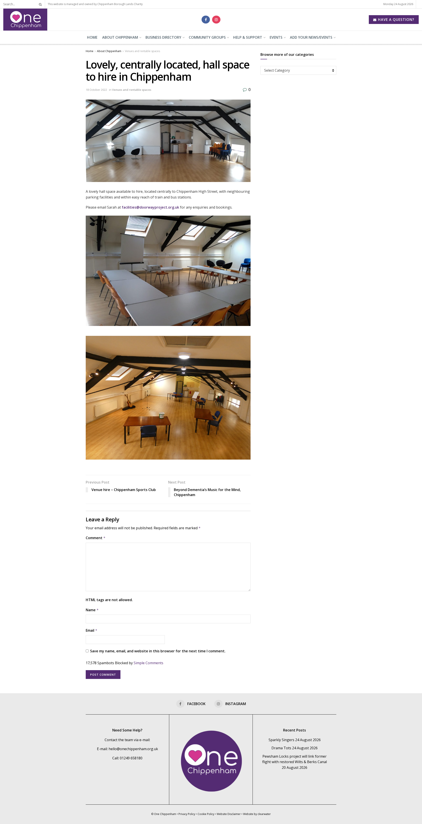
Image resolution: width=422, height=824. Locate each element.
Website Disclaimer (229, 814)
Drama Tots (281, 748)
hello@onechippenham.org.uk (133, 748)
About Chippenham (120, 37)
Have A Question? (395, 19)
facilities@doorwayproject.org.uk (150, 207)
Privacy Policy (186, 814)
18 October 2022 (96, 90)
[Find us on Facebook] (206, 20)
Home (92, 37)
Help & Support (247, 37)
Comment (96, 537)
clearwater (264, 814)
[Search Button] (39, 4)
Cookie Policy (206, 814)
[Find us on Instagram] (216, 20)
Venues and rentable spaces (142, 51)
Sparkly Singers (281, 739)
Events (276, 37)
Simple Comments (148, 662)
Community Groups (207, 37)
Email (91, 630)
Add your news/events (311, 37)
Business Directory (163, 37)
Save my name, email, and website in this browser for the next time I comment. (158, 651)
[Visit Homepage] (25, 19)
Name (92, 610)
